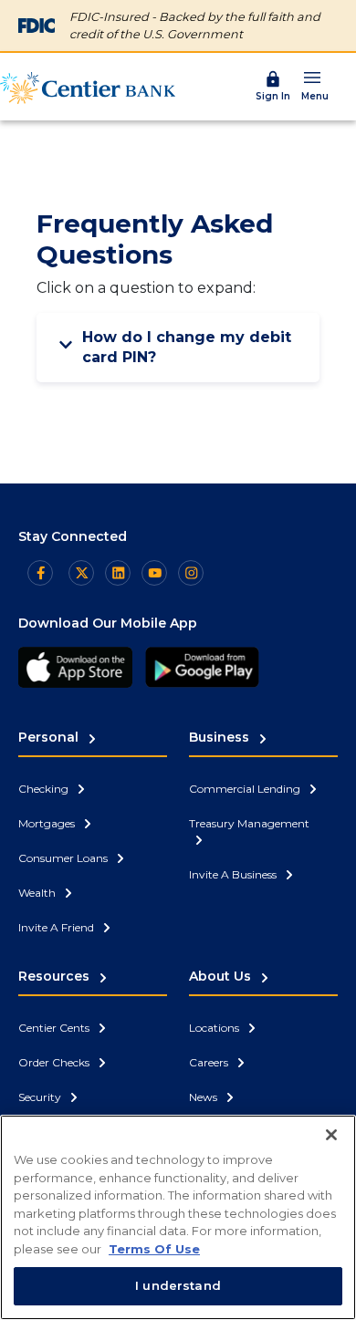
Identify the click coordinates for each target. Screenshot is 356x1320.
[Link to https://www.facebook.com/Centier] (40, 573)
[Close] (331, 1135)
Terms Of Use (154, 1249)
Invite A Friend (57, 927)
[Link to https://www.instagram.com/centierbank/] (191, 573)
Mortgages (48, 823)
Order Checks (55, 1062)
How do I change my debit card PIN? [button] (186, 347)
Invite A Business (234, 874)
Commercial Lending (246, 788)
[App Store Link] (75, 667)
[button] (315, 85)
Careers (210, 1062)
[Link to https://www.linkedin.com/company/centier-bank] (118, 573)
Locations (215, 1027)
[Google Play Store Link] (202, 667)
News (204, 1097)
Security (41, 1097)
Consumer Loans (64, 858)
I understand (178, 1285)
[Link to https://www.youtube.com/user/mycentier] (154, 573)
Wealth (38, 892)
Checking (44, 788)
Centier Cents (55, 1027)
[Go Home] (87, 87)
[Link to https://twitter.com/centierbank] (81, 573)
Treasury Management (249, 823)
